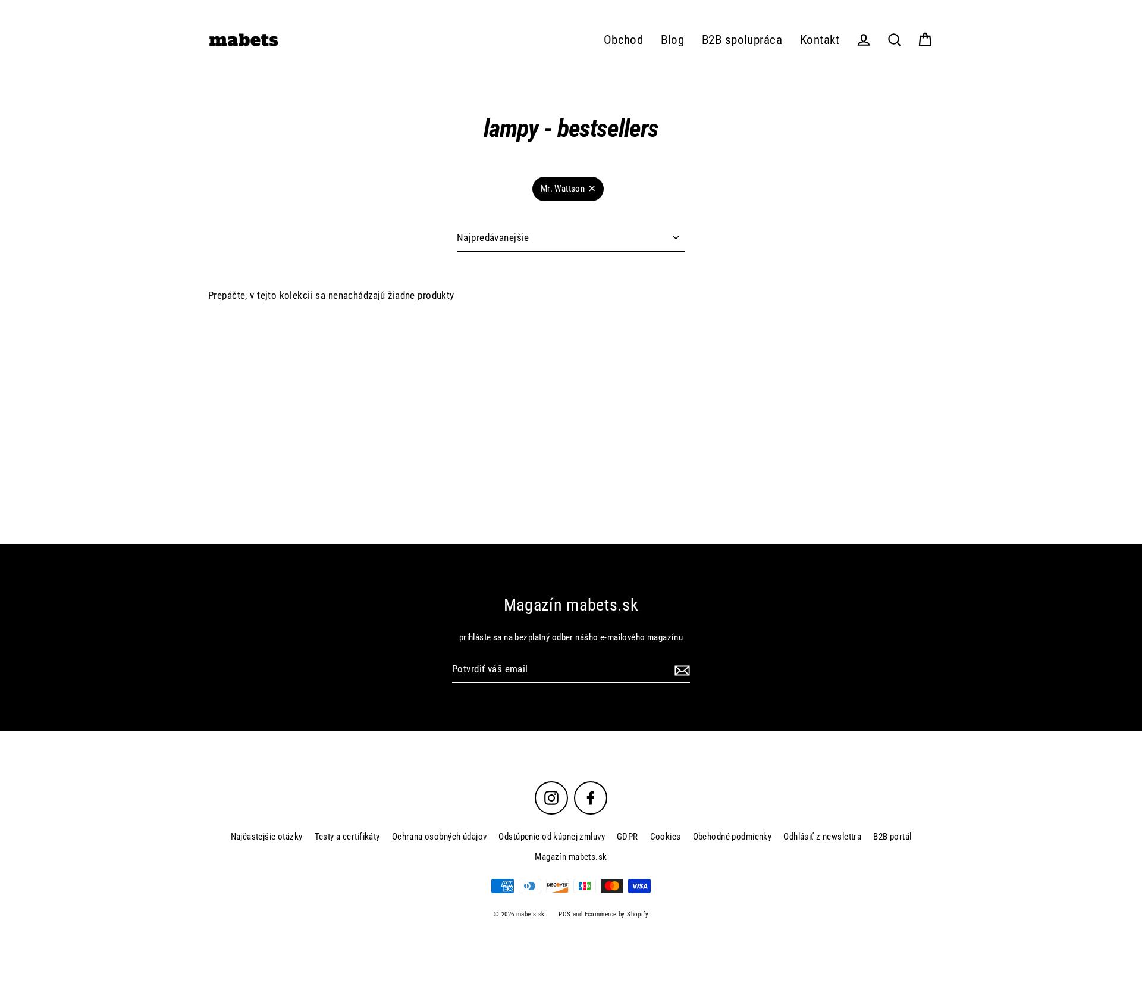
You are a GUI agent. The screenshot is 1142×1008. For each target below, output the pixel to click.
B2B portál (892, 836)
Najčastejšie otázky (267, 836)
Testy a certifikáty (347, 836)
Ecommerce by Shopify (617, 914)
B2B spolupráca (742, 40)
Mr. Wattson (563, 188)
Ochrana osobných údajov (439, 836)
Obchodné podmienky (732, 836)
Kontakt (819, 40)
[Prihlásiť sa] (680, 669)
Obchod (624, 40)
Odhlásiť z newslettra (822, 836)
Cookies (665, 836)
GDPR (627, 836)
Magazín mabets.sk (571, 857)
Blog (672, 40)
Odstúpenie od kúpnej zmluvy (551, 836)
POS (564, 914)
